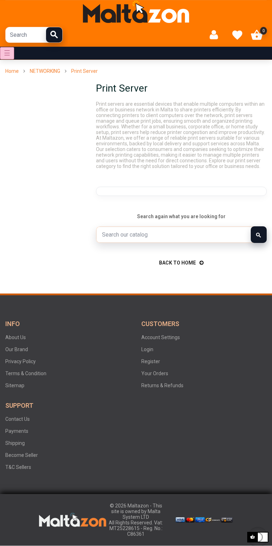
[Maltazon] (136, 11)
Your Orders (154, 373)
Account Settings (160, 337)
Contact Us (17, 419)
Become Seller (21, 455)
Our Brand (16, 349)
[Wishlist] (237, 35)
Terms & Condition (25, 373)
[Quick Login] (217, 35)
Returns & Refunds (162, 385)
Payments (16, 431)
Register (150, 361)
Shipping (15, 443)
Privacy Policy (20, 361)
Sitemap (14, 385)
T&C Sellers (18, 467)
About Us (15, 337)
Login (147, 349)
